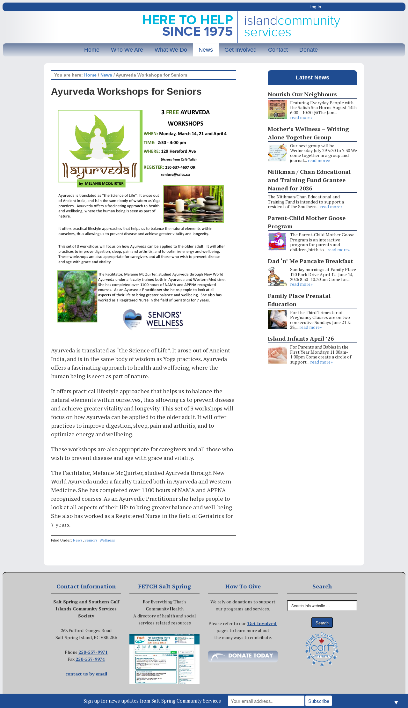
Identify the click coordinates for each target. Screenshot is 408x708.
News (206, 50)
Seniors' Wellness (99, 540)
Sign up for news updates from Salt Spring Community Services (152, 700)
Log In (315, 6)
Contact (278, 50)
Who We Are (127, 50)
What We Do (171, 50)
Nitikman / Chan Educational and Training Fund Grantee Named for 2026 (309, 180)
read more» (301, 117)
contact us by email (86, 674)
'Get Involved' (262, 623)
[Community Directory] (164, 659)
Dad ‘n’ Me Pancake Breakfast (310, 261)
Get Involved (240, 50)
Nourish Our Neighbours (302, 94)
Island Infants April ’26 (301, 338)
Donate (308, 50)
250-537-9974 (90, 659)
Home (91, 50)
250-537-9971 (93, 652)
